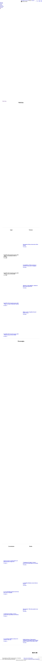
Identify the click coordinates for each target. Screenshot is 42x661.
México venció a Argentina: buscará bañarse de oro (29, 312)
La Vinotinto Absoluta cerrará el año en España (30, 583)
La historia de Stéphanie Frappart (21, 435)
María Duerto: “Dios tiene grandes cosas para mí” (21, 501)
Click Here (4, 101)
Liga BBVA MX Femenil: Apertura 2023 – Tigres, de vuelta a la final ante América (11, 303)
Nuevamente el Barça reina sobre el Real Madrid (30, 245)
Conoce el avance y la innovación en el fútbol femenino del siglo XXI (11, 561)
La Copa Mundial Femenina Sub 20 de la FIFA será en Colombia (11, 592)
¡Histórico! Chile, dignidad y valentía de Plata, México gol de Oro (30, 286)
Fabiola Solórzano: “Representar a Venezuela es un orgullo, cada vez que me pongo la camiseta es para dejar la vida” (21, 535)
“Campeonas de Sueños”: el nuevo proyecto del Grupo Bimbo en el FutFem (11, 614)
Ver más (20, 225)
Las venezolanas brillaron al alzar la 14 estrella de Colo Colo (21, 402)
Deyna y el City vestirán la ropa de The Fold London (21, 468)
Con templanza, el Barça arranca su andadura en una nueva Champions (29, 265)
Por (17, 122)
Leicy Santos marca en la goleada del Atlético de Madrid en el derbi (21, 219)
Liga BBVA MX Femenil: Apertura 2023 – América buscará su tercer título (11, 334)
